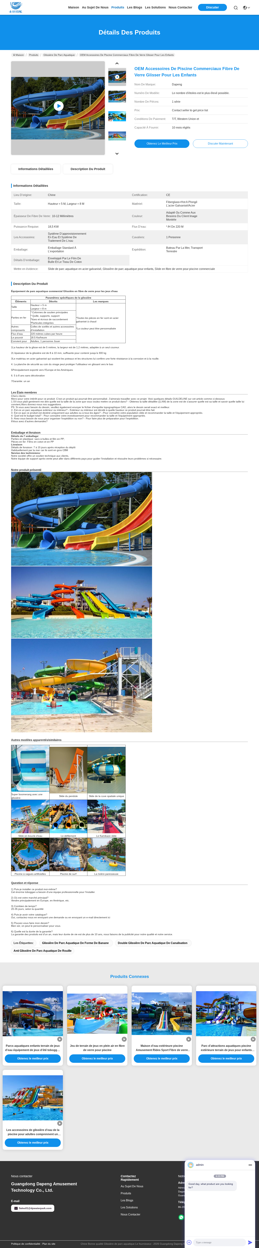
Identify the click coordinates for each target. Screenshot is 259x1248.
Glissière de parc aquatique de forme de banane (75, 943)
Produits (33, 55)
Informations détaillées (35, 169)
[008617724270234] (181, 1217)
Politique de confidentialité (25, 1243)
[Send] (250, 1242)
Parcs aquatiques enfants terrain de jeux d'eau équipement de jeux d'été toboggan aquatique (32, 1048)
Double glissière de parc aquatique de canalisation (152, 943)
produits (117, 7)
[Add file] (189, 1242)
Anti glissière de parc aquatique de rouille (43, 950)
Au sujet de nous (132, 1186)
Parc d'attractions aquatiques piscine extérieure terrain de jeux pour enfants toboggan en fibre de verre (226, 1048)
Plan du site (48, 1243)
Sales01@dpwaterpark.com (35, 1208)
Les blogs (127, 1200)
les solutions (155, 7)
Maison (73, 7)
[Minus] (250, 1165)
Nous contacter (130, 1214)
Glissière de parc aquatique (59, 55)
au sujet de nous (95, 7)
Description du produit (88, 169)
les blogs (134, 7)
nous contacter (180, 7)
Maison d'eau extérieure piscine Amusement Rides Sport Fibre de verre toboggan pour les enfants (162, 1048)
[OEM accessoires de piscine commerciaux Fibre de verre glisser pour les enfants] (58, 108)
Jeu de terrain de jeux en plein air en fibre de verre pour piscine (97, 1048)
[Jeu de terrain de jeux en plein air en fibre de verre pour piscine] (97, 1014)
